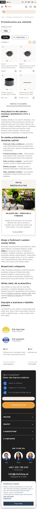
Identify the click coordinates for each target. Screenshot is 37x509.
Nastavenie (7, 498)
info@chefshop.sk (18, 474)
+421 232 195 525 (18, 467)
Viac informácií (8, 496)
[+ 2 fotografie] (9, 53)
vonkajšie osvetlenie (13, 293)
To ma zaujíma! (18, 232)
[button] (18, 37)
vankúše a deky (26, 293)
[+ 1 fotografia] (27, 82)
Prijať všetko (18, 503)
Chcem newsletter (18, 405)
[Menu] (2, 7)
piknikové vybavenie (14, 295)
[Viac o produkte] (9, 82)
